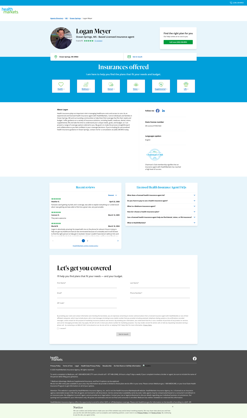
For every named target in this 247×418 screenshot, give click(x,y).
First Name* (61, 283)
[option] (85, 218)
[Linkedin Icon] (163, 110)
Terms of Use (68, 366)
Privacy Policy (55, 366)
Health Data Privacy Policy (90, 366)
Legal (77, 366)
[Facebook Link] (195, 359)
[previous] (52, 240)
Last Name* (134, 283)
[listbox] (85, 216)
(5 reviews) (98, 41)
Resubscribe (107, 366)
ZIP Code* (60, 303)
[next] (118, 240)
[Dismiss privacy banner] (173, 407)
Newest (111, 195)
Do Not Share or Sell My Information (127, 366)
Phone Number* (136, 293)
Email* (59, 293)
